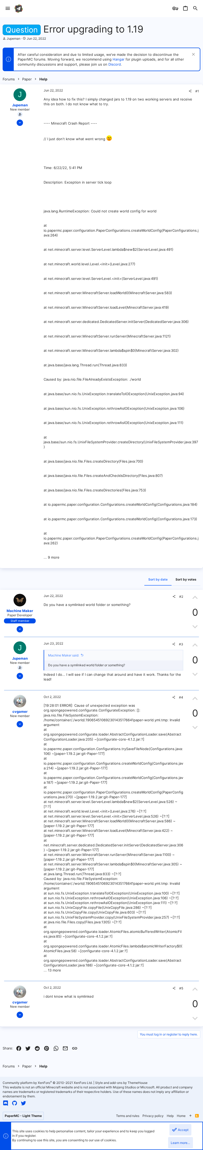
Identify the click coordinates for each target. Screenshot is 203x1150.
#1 (197, 91)
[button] (8, 8)
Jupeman (13, 38)
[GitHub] (14, 1103)
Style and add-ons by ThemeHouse (121, 1083)
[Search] (195, 8)
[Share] (190, 91)
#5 (181, 988)
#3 (181, 644)
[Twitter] (23, 1103)
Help (170, 1116)
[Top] (190, 1116)
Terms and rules (127, 1116)
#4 (181, 697)
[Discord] (5, 1103)
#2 (181, 597)
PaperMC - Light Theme (23, 1116)
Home (181, 1116)
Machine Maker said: (63, 655)
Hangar (118, 59)
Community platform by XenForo (48, 1083)
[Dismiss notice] (193, 55)
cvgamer (19, 711)
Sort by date (158, 579)
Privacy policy (153, 1116)
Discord (114, 64)
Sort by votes (186, 579)
